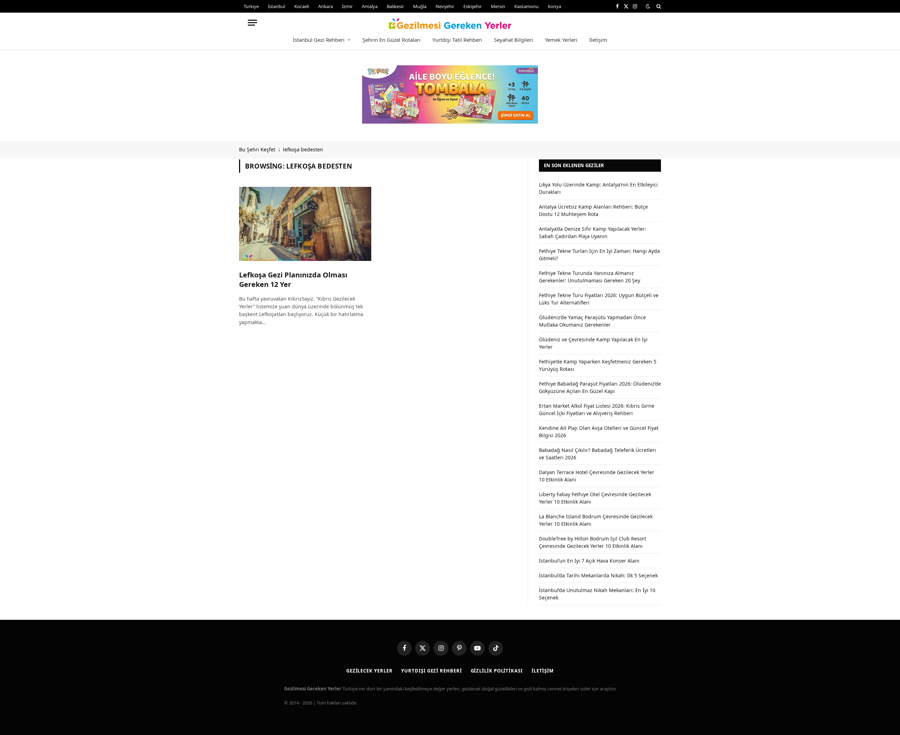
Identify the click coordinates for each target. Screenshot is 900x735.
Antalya (370, 6)
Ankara (325, 6)
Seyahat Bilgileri (513, 39)
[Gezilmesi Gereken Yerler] (450, 22)
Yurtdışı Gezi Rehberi (431, 671)
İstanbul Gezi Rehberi (319, 39)
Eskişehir (472, 6)
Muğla (419, 6)
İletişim (598, 39)
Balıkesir (395, 6)
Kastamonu (526, 6)
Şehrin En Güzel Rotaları (391, 39)
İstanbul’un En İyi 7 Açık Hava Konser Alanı (589, 560)
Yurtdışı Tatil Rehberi (457, 39)
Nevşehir (445, 6)
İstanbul (276, 6)
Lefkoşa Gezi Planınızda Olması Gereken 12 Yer (293, 279)
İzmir (347, 6)
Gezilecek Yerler (369, 671)
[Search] (658, 6)
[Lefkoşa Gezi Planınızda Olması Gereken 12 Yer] (305, 224)
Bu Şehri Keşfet (257, 149)
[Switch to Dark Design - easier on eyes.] (648, 6)
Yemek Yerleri (561, 39)
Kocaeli (301, 6)
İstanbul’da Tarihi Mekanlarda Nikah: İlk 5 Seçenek (598, 575)
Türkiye (251, 6)
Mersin (498, 6)
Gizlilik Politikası (497, 671)
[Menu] (252, 23)
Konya (554, 6)
